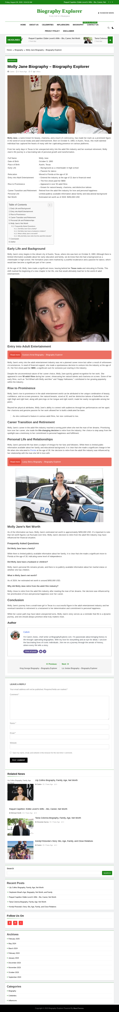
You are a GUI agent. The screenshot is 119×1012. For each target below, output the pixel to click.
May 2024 (12, 943)
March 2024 (13, 948)
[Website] (44, 651)
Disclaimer (68, 31)
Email (13, 733)
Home (23, 25)
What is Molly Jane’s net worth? (28, 233)
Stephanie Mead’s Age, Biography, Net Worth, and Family (30, 892)
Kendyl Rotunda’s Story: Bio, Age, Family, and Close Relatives (64, 841)
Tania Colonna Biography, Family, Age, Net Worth (87, 2)
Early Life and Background (20, 208)
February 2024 (14, 953)
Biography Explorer (59, 11)
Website (13, 743)
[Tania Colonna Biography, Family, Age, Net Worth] (67, 41)
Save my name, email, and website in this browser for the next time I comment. (42, 753)
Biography (79, 24)
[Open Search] (108, 28)
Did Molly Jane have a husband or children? (32, 231)
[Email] (40, 651)
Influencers (63, 25)
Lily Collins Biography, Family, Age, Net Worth (56, 780)
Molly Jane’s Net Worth (19, 223)
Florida (33, 450)
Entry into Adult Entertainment (21, 211)
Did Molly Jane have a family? (27, 229)
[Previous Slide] (108, 2)
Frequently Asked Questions (25, 226)
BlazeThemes (78, 1008)
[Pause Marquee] (110, 39)
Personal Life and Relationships (22, 220)
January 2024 (13, 958)
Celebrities (47, 25)
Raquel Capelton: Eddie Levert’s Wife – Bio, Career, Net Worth (33, 38)
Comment (14, 694)
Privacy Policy (52, 31)
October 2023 (13, 972)
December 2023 (14, 963)
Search (10, 868)
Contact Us (92, 25)
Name (13, 723)
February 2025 (14, 939)
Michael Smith (16, 813)
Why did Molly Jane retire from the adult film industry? (34, 236)
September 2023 (14, 977)
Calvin (12, 72)
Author (12, 242)
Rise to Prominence (17, 214)
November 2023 (14, 967)
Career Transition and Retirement (23, 217)
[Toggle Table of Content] (48, 205)
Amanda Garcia (43, 822)
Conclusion (14, 239)
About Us (33, 25)
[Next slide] (112, 2)
